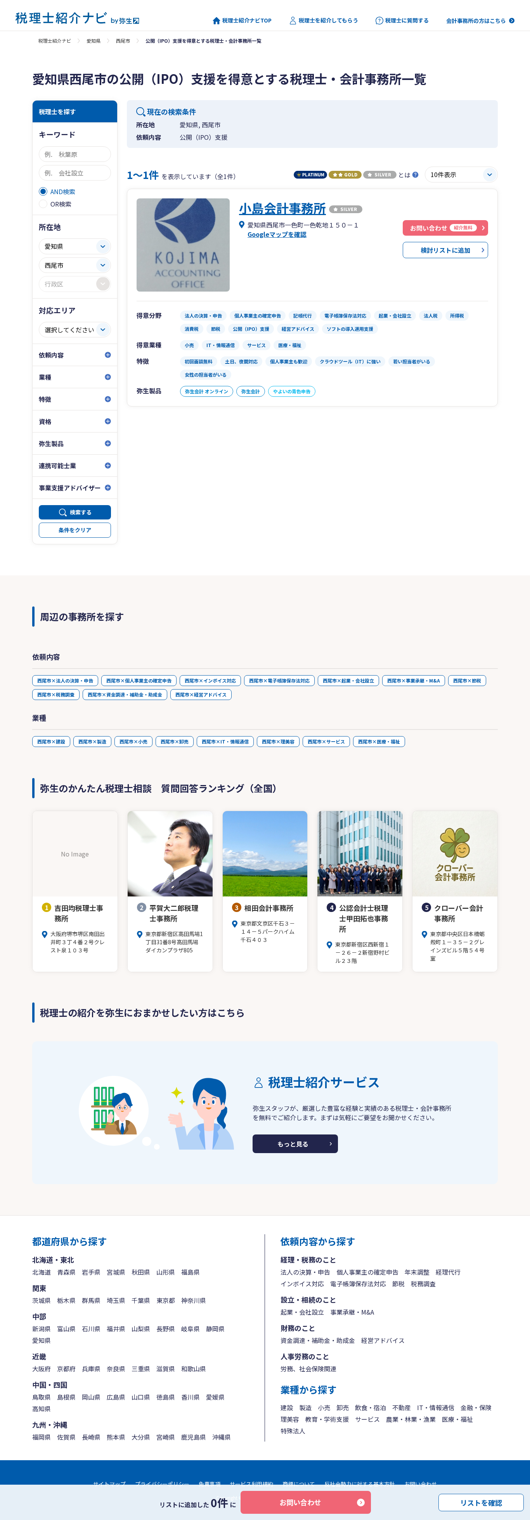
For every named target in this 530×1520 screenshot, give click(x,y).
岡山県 (91, 1397)
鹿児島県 (193, 1437)
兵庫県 (91, 1368)
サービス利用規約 (251, 1484)
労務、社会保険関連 (308, 1368)
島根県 (66, 1397)
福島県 (190, 1272)
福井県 (116, 1328)
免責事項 (209, 1484)
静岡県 (215, 1328)
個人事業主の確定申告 (367, 1272)
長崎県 (91, 1437)
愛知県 (93, 40)
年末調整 (417, 1272)
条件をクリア (75, 530)
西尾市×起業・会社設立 (348, 680)
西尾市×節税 (467, 680)
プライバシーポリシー (162, 1484)
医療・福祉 (457, 1419)
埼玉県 (116, 1300)
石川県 (91, 1328)
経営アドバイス (383, 1340)
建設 (287, 1407)
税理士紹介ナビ (54, 40)
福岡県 (41, 1437)
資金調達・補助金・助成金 (318, 1340)
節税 (398, 1283)
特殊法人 (293, 1430)
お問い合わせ (300, 1502)
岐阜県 (190, 1328)
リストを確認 (481, 1502)
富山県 (66, 1328)
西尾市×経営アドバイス (201, 694)
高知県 (41, 1408)
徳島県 (165, 1397)
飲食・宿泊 (370, 1407)
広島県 (116, 1397)
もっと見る (292, 1143)
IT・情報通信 (435, 1407)
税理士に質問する (407, 20)
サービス (367, 1419)
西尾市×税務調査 (55, 694)
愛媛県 (215, 1397)
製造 (305, 1407)
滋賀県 (165, 1368)
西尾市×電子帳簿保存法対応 (279, 680)
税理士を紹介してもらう (328, 20)
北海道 (41, 1272)
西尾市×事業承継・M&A (413, 680)
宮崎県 (165, 1437)
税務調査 (423, 1283)
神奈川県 (193, 1300)
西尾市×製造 (92, 741)
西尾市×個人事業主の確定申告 (138, 680)
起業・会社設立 (302, 1312)
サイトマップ (109, 1484)
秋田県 (141, 1272)
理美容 (290, 1419)
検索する (81, 512)
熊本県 (116, 1437)
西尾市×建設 (51, 741)
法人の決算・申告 (305, 1272)
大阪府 (41, 1368)
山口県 (141, 1397)
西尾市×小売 (133, 741)
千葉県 (141, 1300)
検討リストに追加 (445, 250)
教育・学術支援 (327, 1419)
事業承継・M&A (352, 1312)
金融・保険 (476, 1407)
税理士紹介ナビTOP (247, 20)
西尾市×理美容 (278, 741)
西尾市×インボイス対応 (210, 680)
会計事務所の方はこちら (476, 20)
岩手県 (91, 1272)
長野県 (165, 1328)
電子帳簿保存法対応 (358, 1283)
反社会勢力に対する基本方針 (359, 1484)
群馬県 (91, 1300)
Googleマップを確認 (277, 234)
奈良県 (116, 1368)
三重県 (141, 1368)
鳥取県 (41, 1397)
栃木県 (66, 1300)
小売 (324, 1407)
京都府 (66, 1368)
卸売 (342, 1407)
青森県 (66, 1272)
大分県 (141, 1437)
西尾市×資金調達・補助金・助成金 (125, 694)
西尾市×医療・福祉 (379, 741)
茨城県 (41, 1300)
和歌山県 (193, 1368)
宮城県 (116, 1272)
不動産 (401, 1407)
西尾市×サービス (326, 741)
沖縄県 (221, 1437)
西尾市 (123, 40)
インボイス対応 (302, 1283)
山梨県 (141, 1328)
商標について (298, 1484)
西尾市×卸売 (175, 741)
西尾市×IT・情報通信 (225, 741)
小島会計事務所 (282, 208)
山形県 (165, 1272)
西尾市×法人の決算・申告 (65, 680)
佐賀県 (66, 1437)
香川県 (190, 1397)
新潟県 (41, 1328)
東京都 (165, 1300)
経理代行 (448, 1272)
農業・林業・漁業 (411, 1419)
